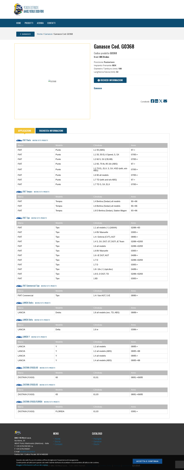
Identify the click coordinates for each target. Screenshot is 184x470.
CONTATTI (51, 23)
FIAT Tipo (34, 217)
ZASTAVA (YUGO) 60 (38, 367)
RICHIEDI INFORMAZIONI (111, 80)
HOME (18, 23)
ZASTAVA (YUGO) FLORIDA (40, 401)
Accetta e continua (147, 461)
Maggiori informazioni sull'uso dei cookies (32, 465)
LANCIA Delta (36, 319)
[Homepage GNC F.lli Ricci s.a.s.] (29, 9)
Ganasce (26, 34)
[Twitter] (161, 101)
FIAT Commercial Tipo (39, 285)
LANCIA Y (34, 336)
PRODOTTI (29, 23)
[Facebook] (152, 101)
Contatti (58, 444)
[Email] (165, 101)
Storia (57, 441)
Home (40, 34)
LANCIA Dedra (36, 302)
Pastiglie (98, 438)
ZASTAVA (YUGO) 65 (38, 384)
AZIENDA (40, 23)
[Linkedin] (156, 101)
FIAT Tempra (35, 191)
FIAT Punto (35, 140)
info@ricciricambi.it (27, 451)
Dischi (96, 444)
